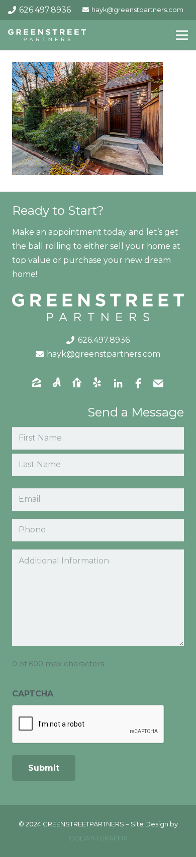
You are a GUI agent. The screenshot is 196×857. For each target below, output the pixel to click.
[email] (158, 383)
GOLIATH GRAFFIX (98, 838)
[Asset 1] (47, 35)
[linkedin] (118, 383)
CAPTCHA (32, 693)
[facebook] (138, 383)
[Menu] (181, 35)
